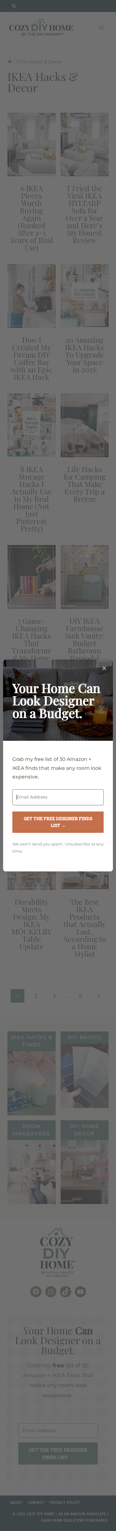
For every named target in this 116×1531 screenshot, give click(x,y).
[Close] (104, 668)
